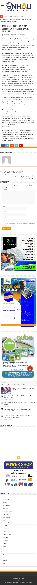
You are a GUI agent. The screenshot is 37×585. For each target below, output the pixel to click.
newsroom (6, 34)
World (4, 563)
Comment (4, 189)
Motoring (5, 537)
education (5, 514)
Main (7, 19)
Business (5, 508)
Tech (4, 552)
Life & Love (6, 526)
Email (4, 212)
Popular (10, 384)
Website (4, 218)
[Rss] (18, 457)
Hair (4, 520)
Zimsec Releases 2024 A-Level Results (14, 16)
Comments (17, 384)
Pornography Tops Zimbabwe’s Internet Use (24, 177)
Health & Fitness (7, 523)
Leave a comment (8, 35)
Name (4, 206)
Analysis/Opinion (7, 499)
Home (3, 19)
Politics (5, 543)
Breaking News (7, 505)
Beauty (5, 502)
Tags (24, 384)
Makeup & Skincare (8, 534)
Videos (5, 560)
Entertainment (6, 517)
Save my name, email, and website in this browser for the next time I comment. (18, 224)
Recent (3, 384)
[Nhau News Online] (18, 6)
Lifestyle (5, 528)
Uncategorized (7, 558)
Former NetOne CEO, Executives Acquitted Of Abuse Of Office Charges (13, 172)
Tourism (5, 555)
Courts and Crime (7, 511)
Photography (6, 540)
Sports (5, 549)
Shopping (5, 546)
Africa (4, 497)
